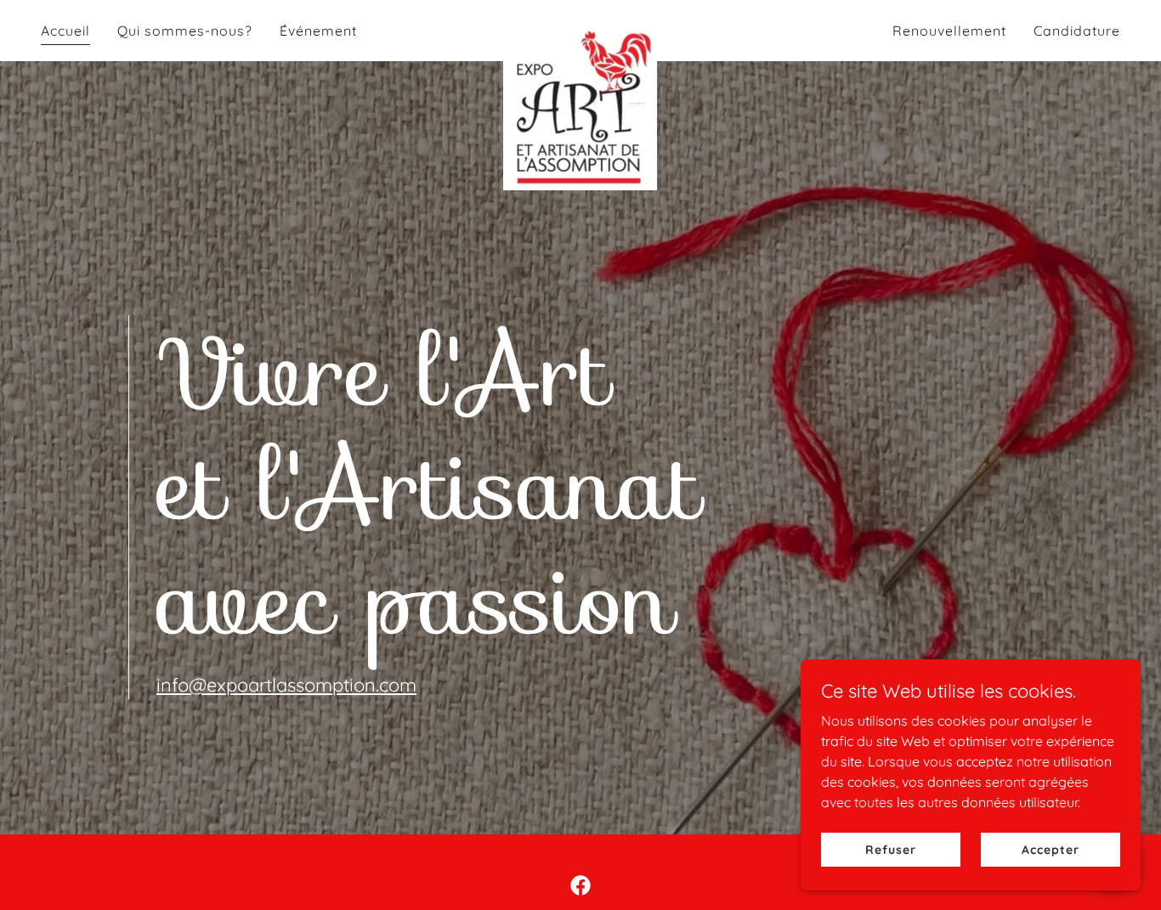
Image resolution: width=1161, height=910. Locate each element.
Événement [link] (318, 30)
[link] (580, 27)
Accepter (1050, 848)
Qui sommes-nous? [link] (184, 30)
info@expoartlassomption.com (286, 685)
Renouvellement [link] (949, 30)
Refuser (890, 848)
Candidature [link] (1077, 30)
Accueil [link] (65, 30)
